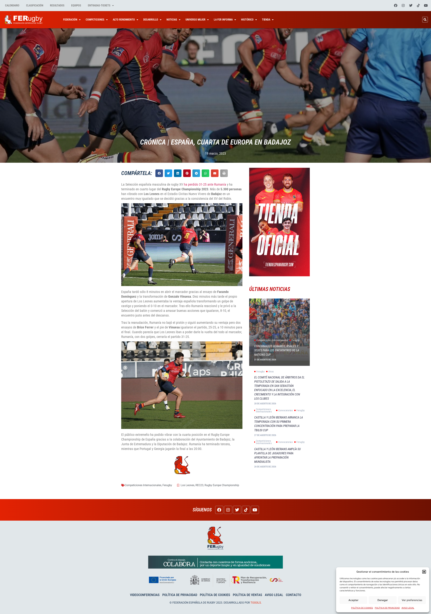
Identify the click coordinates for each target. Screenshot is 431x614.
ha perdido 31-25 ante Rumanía (205, 184)
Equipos (76, 5)
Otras (271, 371)
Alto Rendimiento (124, 19)
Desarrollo (150, 19)
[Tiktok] (418, 5)
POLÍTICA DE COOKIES (362, 608)
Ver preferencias (412, 600)
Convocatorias (285, 410)
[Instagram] (403, 5)
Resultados (57, 5)
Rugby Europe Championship (222, 485)
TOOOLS (256, 602)
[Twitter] (410, 5)
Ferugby (167, 485)
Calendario (12, 5)
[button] (424, 571)
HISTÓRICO (247, 19)
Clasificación (34, 5)
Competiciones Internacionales (143, 485)
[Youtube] (426, 5)
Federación (70, 19)
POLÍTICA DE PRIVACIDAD (387, 608)
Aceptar (353, 600)
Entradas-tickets (99, 5)
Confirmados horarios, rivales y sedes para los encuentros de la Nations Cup (276, 350)
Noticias (172, 19)
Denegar (382, 600)
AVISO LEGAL (408, 608)
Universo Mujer (195, 19)
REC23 (199, 485)
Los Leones (187, 485)
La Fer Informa (223, 19)
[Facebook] (395, 5)
